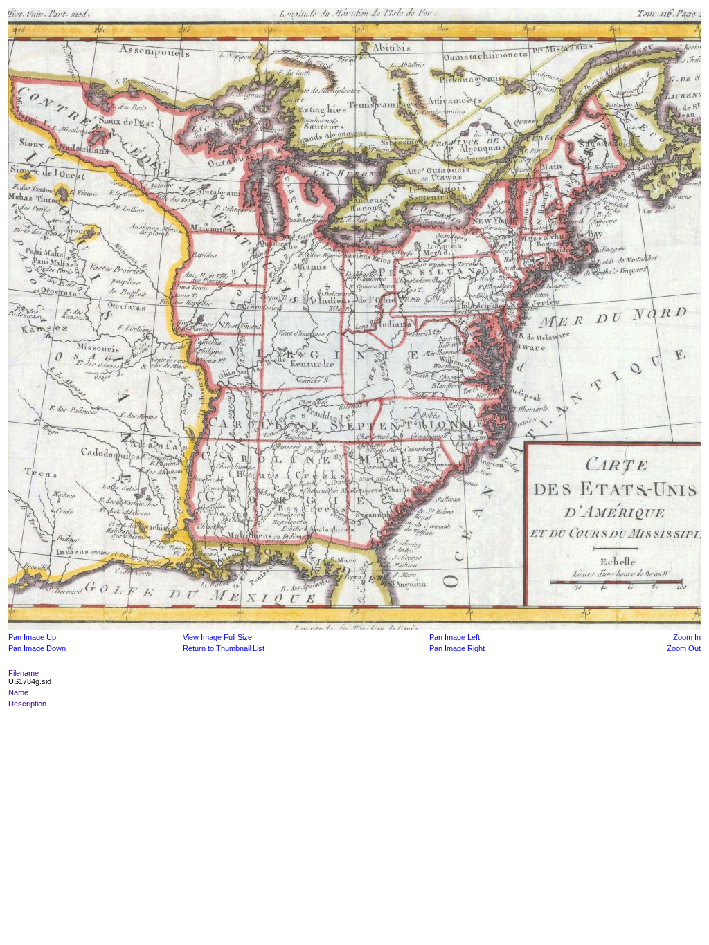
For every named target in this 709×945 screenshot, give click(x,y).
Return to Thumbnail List (223, 648)
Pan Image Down (37, 648)
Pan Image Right (457, 648)
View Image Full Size (217, 637)
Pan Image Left (454, 637)
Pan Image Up (32, 637)
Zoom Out (684, 648)
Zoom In (687, 637)
